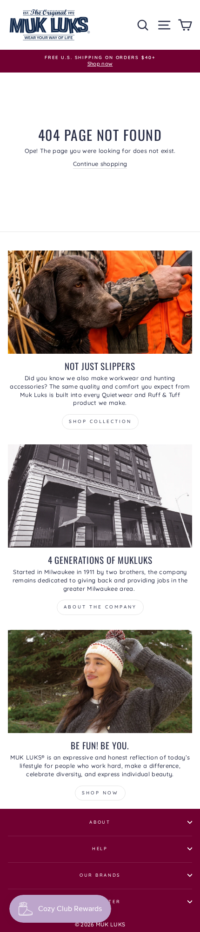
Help (100, 848)
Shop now (100, 793)
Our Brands (100, 875)
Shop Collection (100, 421)
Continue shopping (100, 163)
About (100, 822)
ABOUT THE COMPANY (100, 607)
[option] (100, 61)
